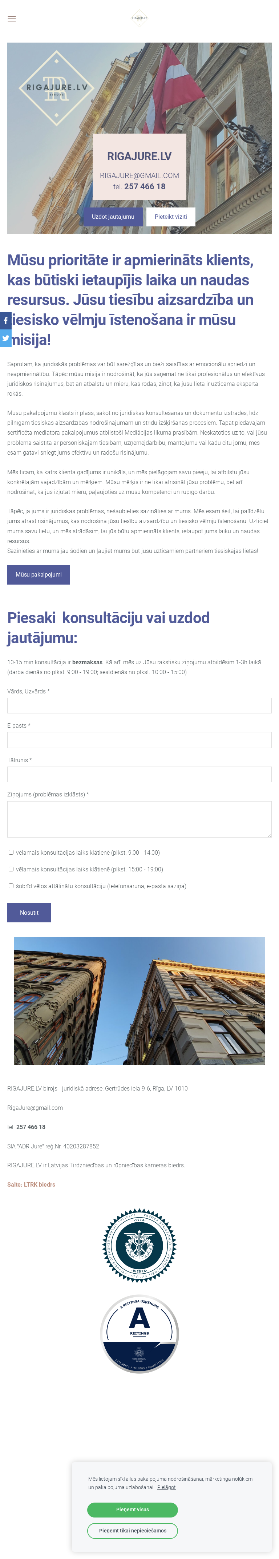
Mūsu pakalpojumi (39, 574)
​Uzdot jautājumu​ (113, 216)
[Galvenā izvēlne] (12, 19)
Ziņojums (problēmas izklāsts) (48, 794)
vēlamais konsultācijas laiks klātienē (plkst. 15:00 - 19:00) (89, 869)
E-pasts (19, 725)
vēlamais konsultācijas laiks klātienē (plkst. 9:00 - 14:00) (87, 852)
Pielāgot (166, 1487)
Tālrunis (19, 760)
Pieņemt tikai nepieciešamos (132, 1531)
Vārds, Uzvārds (28, 691)
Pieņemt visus (132, 1510)
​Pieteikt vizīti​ (171, 216)
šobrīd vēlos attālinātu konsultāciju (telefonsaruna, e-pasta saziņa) (100, 886)
